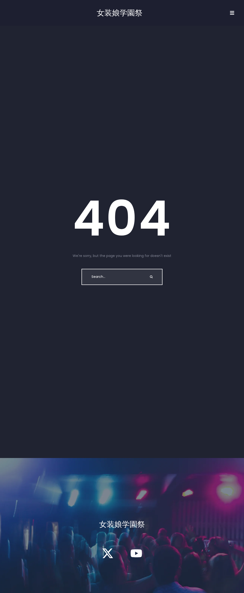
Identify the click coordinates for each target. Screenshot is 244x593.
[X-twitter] (108, 553)
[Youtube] (136, 553)
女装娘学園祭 (119, 13)
